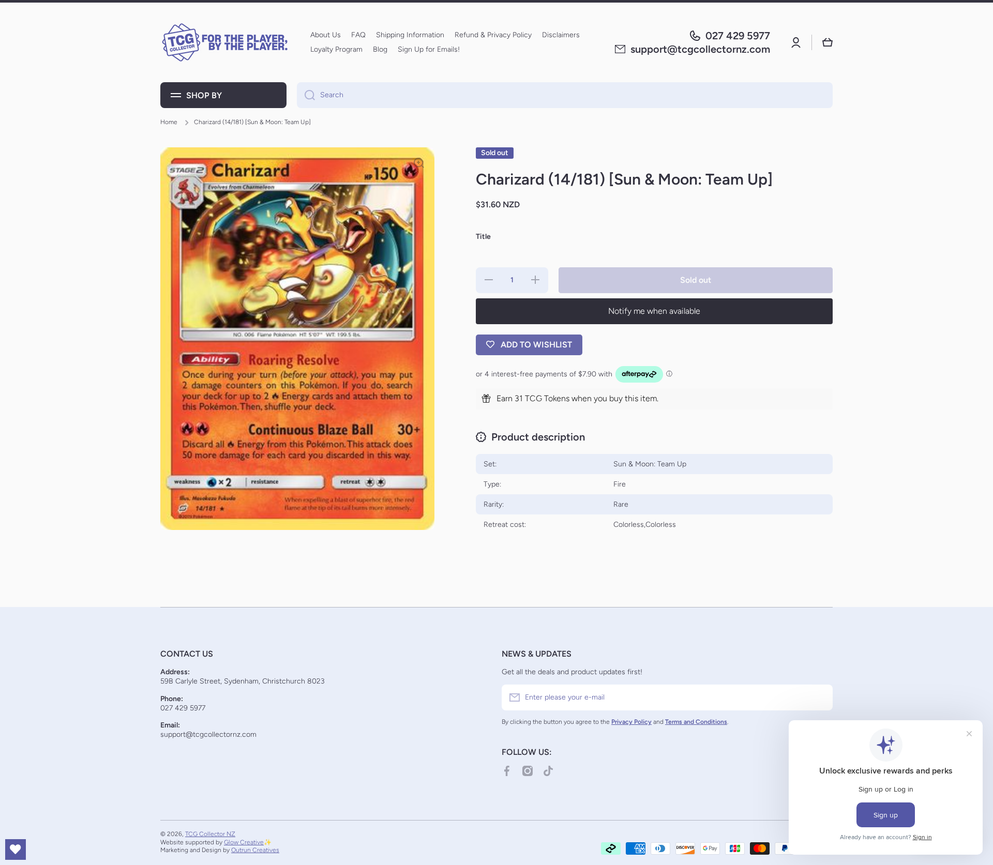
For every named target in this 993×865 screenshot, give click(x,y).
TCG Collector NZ (210, 834)
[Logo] (225, 42)
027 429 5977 (737, 35)
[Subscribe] (820, 697)
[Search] (306, 95)
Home (168, 122)
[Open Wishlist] (15, 849)
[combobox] (565, 95)
